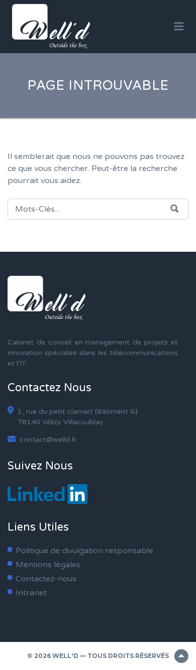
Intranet (31, 593)
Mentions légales (48, 565)
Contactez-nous (46, 579)
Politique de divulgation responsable (84, 551)
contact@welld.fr (47, 439)
